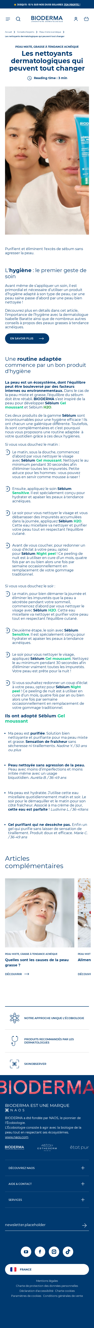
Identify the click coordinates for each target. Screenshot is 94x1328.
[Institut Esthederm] (47, 1148)
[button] (86, 19)
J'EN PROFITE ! (72, 4)
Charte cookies (65, 1290)
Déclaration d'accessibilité (36, 1290)
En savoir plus (21, 338)
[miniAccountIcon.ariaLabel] (75, 19)
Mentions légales (47, 1280)
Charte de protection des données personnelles (47, 1285)
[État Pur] (79, 1148)
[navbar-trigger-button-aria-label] (7, 19)
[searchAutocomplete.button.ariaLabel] (18, 19)
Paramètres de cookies (26, 1296)
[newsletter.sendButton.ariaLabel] (84, 1225)
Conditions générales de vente (63, 1296)
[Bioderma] (14, 1148)
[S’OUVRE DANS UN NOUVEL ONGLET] (14, 1110)
